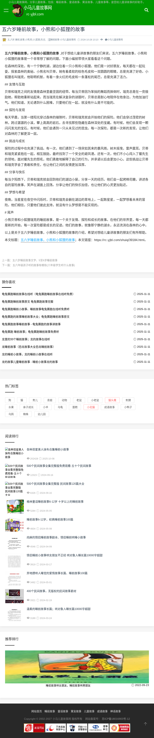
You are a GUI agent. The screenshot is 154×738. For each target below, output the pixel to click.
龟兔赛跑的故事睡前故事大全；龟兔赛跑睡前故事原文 (35, 316)
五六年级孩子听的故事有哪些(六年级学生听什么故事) (44, 265)
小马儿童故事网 (35, 15)
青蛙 (49, 400)
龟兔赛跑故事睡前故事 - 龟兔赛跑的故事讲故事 (31, 324)
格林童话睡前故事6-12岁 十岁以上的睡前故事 (55, 501)
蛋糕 (75, 407)
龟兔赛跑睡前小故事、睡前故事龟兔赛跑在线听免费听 (35, 309)
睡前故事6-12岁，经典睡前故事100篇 (50, 519)
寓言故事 (76, 711)
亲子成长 (28, 407)
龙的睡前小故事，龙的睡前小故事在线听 (27, 354)
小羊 (45, 407)
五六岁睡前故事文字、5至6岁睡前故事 (34, 260)
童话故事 (63, 711)
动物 (64, 400)
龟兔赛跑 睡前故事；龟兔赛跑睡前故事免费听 (30, 331)
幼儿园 (42, 414)
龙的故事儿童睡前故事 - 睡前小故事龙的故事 (30, 361)
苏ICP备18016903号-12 (116, 718)
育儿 (35, 400)
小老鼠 (95, 400)
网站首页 (36, 711)
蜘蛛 (25, 414)
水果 (11, 407)
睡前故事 (50, 711)
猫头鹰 (112, 400)
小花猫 (91, 407)
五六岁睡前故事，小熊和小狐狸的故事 (48, 240)
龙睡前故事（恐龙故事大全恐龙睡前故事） (28, 346)
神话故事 (115, 711)
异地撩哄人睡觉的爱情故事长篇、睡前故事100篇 (57, 573)
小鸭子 (128, 407)
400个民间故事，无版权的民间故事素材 (51, 591)
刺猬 (128, 400)
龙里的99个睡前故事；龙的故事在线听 (26, 339)
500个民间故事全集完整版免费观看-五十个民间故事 (59, 465)
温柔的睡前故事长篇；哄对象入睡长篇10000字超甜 (59, 609)
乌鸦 (11, 414)
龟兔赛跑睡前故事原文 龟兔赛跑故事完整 (27, 301)
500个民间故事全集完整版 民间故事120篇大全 (55, 483)
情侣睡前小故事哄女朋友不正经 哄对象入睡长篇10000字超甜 (65, 555)
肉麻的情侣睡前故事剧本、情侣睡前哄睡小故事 (56, 537)
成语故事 (109, 407)
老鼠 (79, 400)
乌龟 (60, 407)
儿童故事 (89, 711)
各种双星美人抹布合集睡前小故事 (48, 449)
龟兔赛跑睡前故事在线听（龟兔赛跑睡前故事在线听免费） (38, 294)
